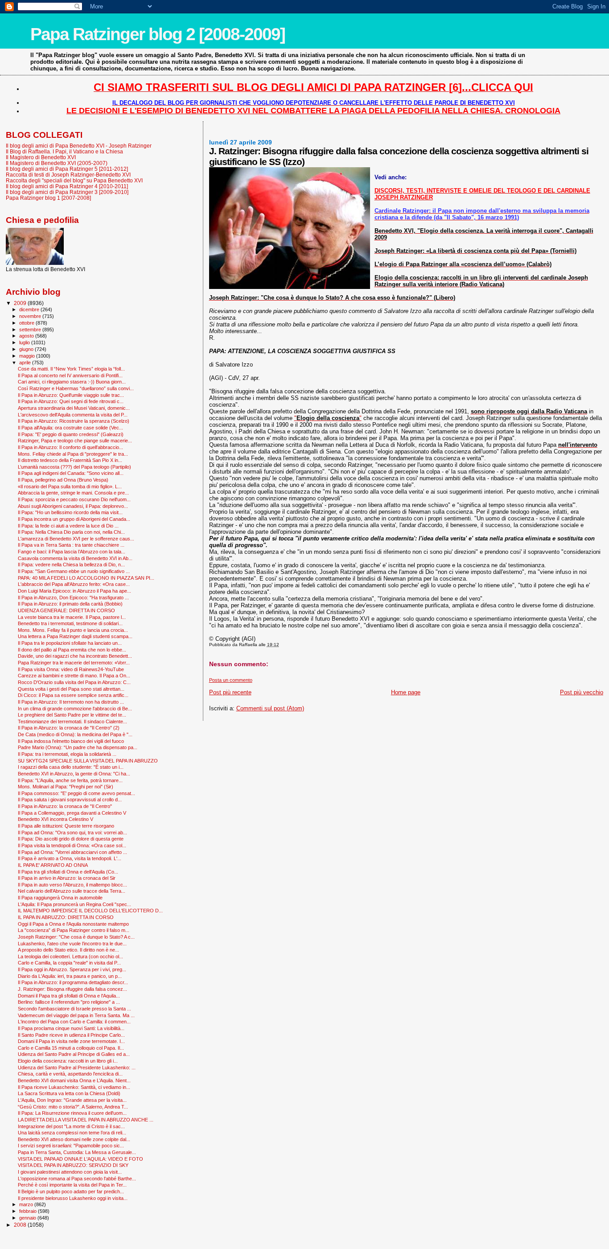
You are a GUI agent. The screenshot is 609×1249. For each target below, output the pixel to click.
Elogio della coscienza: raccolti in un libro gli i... (68, 1061)
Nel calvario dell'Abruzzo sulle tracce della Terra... (71, 891)
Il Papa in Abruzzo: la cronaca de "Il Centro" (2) (68, 727)
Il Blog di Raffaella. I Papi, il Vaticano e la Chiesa (64, 151)
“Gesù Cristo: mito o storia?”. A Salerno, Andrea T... (73, 1106)
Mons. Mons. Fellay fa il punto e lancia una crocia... (73, 630)
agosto (27, 335)
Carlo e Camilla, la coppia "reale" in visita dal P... (69, 962)
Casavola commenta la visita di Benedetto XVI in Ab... (75, 558)
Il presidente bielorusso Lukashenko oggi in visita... (73, 1198)
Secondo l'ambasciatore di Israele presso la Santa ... (74, 1008)
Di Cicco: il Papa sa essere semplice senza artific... (73, 695)
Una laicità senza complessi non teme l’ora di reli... (72, 1132)
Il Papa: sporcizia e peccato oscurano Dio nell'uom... (74, 499)
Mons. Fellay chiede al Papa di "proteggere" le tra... (73, 454)
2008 (21, 1225)
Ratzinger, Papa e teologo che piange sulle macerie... (75, 440)
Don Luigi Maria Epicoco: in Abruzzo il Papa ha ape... (74, 591)
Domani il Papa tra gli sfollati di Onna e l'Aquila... (69, 995)
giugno (27, 349)
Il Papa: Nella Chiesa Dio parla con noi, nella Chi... (71, 532)
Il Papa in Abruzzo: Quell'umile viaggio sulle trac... (71, 395)
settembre (30, 329)
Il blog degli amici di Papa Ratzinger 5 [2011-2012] (67, 169)
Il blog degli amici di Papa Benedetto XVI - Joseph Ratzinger (79, 145)
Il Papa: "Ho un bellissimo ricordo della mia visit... (70, 512)
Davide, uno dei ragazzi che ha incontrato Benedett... (75, 656)
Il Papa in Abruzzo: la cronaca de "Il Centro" (65, 806)
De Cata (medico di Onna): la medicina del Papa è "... (75, 734)
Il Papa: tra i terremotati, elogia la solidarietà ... (67, 754)
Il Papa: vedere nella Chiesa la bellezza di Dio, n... (71, 564)
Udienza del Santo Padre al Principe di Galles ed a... (74, 1054)
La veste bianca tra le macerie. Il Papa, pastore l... (72, 617)
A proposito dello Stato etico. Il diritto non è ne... (68, 949)
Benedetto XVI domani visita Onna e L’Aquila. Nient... (74, 1080)
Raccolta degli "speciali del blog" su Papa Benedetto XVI (74, 180)
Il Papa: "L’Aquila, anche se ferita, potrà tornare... (70, 780)
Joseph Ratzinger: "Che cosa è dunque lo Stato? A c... (76, 937)
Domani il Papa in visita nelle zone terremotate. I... (71, 1041)
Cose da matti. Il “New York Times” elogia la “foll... (71, 368)
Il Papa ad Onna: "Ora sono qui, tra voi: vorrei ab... (72, 832)
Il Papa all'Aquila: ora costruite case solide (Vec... (70, 427)
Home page (405, 692)
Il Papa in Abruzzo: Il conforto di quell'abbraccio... (70, 447)
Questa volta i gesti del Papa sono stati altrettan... (71, 689)
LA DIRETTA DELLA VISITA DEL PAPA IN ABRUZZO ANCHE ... (85, 1119)
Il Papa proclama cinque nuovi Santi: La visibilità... (71, 1028)
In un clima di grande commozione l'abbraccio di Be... (75, 708)
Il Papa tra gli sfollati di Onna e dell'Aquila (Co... (68, 871)
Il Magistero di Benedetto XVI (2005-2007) (56, 163)
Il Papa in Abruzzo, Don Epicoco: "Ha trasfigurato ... (73, 597)
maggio (27, 356)
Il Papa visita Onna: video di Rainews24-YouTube (71, 669)
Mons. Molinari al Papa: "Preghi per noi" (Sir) (65, 786)
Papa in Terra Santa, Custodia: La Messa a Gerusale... (77, 1152)
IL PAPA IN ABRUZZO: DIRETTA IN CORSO (66, 917)
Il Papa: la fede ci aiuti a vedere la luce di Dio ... (68, 525)
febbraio (28, 1211)
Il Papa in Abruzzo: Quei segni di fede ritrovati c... (70, 401)
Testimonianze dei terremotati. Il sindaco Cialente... (72, 721)
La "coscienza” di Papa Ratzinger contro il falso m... (73, 930)
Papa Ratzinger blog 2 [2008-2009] (157, 34)
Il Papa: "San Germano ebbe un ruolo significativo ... (74, 571)
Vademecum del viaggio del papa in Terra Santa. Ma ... (76, 1015)
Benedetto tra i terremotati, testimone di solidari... (70, 623)
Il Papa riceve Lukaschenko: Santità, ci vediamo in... (74, 1087)
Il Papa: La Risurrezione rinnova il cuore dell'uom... (72, 1113)
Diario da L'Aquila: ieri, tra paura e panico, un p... (70, 976)
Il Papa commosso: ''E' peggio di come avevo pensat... (76, 793)
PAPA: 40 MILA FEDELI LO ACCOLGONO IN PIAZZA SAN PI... (86, 578)
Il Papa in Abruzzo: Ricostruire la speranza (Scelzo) (73, 421)
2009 (21, 303)
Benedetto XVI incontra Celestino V (55, 819)
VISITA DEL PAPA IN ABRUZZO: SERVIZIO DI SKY (73, 1165)
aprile (25, 362)
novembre (30, 316)
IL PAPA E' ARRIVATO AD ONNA (53, 865)
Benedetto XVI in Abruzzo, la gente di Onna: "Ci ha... (74, 773)
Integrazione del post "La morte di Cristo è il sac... (71, 1126)
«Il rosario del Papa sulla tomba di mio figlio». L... (70, 486)
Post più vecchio (581, 692)
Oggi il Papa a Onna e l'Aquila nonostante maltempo (73, 924)
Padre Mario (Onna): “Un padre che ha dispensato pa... (77, 747)
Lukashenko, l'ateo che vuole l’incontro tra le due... (72, 943)
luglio (25, 342)
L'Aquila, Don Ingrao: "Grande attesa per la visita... (72, 1100)
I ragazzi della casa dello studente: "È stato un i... (70, 767)
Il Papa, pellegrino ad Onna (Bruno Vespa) (63, 479)
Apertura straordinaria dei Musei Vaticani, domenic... (74, 408)
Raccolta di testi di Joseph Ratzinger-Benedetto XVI (68, 174)
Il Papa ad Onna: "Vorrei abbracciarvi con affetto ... (72, 852)
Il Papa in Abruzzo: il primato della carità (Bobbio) (70, 603)
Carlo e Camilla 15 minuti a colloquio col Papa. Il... (71, 1048)
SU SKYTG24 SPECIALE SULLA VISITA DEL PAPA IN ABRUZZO (88, 760)
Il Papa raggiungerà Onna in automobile (60, 897)
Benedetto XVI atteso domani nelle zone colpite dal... (74, 1139)
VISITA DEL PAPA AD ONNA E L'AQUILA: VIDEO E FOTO (80, 1159)
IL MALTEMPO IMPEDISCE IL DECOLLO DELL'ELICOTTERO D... (90, 910)
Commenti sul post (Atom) (270, 708)
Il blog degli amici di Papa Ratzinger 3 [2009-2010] (67, 192)
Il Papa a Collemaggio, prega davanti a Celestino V (72, 813)
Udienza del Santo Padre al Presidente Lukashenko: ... (77, 1067)
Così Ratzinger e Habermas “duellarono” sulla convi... (76, 388)
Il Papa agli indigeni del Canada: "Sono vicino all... (70, 473)
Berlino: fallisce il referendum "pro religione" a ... (69, 1002)
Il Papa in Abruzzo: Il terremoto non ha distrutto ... (71, 702)
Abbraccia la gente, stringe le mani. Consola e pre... (73, 492)
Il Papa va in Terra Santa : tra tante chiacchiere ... (71, 545)
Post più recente (230, 692)
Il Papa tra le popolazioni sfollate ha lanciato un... (70, 643)
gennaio (28, 1217)
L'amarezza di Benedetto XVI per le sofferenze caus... (76, 538)
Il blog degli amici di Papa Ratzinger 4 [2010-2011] (67, 186)
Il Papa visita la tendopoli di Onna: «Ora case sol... (72, 845)
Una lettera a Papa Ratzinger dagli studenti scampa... (75, 636)
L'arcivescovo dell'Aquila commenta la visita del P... (73, 414)
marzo (26, 1204)
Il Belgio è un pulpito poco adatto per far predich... (71, 1191)
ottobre (27, 323)
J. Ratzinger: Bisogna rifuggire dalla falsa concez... (72, 989)
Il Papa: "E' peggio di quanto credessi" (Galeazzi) (70, 434)
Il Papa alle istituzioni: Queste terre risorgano (66, 826)
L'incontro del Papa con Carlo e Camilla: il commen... (74, 1021)
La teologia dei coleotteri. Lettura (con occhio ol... (70, 956)
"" (328, 418)
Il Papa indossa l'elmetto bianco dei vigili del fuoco (71, 741)
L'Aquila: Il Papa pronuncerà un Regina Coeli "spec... (74, 904)
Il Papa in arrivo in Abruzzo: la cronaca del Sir (66, 878)
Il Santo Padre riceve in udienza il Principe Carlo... (71, 1035)
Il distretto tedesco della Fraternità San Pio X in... (70, 460)
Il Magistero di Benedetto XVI (41, 157)
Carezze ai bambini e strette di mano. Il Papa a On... (74, 675)
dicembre (30, 309)
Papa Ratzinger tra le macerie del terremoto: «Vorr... (74, 662)
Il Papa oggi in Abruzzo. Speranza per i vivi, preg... (72, 969)
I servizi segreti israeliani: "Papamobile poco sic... (71, 1145)
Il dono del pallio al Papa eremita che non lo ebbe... (72, 649)
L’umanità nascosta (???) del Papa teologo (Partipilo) (74, 467)
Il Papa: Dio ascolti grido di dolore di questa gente (70, 838)
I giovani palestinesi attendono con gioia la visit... (70, 1172)
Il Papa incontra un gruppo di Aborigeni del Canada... (74, 519)
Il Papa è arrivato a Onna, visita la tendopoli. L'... (69, 858)
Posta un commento (230, 680)
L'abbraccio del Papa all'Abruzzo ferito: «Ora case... (74, 584)
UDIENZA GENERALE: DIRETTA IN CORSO (66, 610)
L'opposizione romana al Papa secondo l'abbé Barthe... (77, 1178)
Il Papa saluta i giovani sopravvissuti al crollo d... (70, 799)
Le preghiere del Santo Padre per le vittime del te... (72, 714)
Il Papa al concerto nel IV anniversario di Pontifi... (70, 375)
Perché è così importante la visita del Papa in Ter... (72, 1184)
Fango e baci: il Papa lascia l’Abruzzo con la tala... (71, 551)
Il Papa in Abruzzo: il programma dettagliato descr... (73, 982)
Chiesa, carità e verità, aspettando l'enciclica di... (70, 1073)
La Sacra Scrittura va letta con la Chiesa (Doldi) (69, 1093)
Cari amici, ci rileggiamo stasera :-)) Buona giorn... (72, 381)
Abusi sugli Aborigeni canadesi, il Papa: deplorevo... (73, 506)
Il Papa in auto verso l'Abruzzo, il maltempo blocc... (72, 884)
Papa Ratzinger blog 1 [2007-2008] (48, 198)
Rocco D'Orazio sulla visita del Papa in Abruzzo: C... (74, 682)
